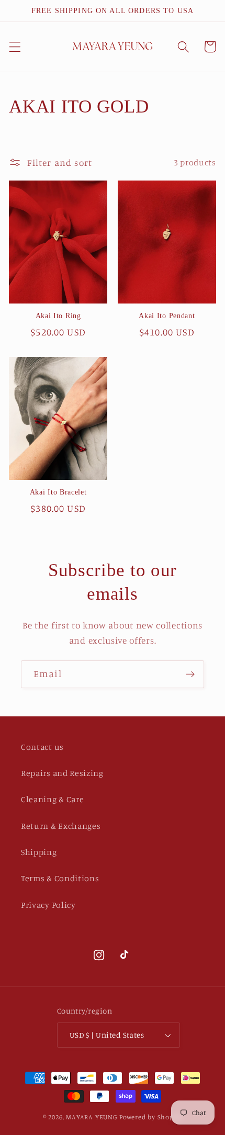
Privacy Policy (48, 905)
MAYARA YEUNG (92, 1117)
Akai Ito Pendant (167, 316)
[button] (15, 46)
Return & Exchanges (60, 826)
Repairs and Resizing (62, 773)
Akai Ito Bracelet (58, 492)
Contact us (42, 746)
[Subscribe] (190, 674)
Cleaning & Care (52, 799)
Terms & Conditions (60, 878)
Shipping (39, 852)
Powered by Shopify (151, 1117)
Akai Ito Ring (58, 316)
